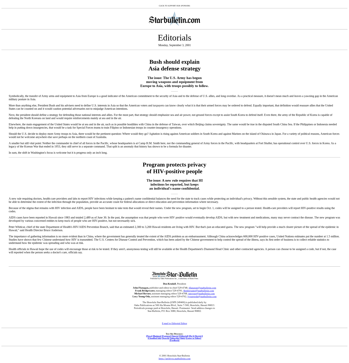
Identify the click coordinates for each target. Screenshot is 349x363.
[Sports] (174, 336)
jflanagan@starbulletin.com (202, 287)
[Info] (182, 338)
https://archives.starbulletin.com (174, 358)
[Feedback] (174, 340)
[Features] (166, 336)
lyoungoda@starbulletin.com (202, 296)
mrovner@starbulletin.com (201, 293)
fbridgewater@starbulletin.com (198, 290)
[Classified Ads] (154, 338)
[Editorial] (183, 336)
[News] (149, 336)
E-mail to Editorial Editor (174, 323)
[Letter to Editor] (193, 338)
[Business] (157, 336)
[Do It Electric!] (196, 336)
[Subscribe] (175, 338)
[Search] (165, 338)
